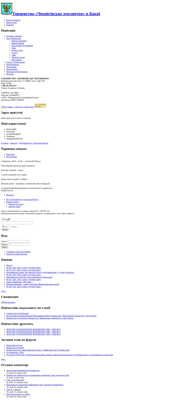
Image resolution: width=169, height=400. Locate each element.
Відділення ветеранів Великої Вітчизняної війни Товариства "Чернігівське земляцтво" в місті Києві (51, 316)
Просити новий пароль (16, 254)
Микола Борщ (18, 43)
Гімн (14, 48)
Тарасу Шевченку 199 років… (19, 282)
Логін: (4, 241)
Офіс (14, 55)
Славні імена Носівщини (17, 313)
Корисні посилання (15, 348)
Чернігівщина (12, 64)
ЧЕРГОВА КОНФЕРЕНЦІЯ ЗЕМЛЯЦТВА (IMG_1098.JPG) (33, 334)
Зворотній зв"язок (14, 345)
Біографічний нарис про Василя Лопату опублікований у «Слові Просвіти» (40, 272)
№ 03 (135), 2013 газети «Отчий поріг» (23, 279)
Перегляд (10, 154)
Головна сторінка (14, 36)
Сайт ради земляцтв (15, 380)
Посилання (11, 67)
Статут (15, 53)
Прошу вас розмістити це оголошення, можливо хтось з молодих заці (37, 375)
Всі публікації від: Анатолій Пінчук (22, 199)
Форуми (10, 74)
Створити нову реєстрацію (18, 252)
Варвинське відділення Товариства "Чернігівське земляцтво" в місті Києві (39, 318)
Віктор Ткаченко (19, 41)
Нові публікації (13, 20)
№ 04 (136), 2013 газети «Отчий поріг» (23, 275)
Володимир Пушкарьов (22, 45)
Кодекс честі (17, 50)
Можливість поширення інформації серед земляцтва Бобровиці (34, 385)
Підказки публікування (16, 72)
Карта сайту (11, 22)
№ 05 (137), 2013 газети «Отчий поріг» (23, 270)
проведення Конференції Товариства (22, 370)
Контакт (10, 25)
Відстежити (11, 157)
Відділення (17, 60)
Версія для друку (16, 204)
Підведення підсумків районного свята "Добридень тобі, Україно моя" (38, 350)
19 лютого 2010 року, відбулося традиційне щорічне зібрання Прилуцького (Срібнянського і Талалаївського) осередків (59, 355)
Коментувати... (13, 202)
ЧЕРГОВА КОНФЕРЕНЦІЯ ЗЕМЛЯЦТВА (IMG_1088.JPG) (33, 329)
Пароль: (5, 244)
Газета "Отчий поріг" (16, 62)
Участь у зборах (13, 389)
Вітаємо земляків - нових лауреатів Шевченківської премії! (32, 284)
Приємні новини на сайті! (18, 394)
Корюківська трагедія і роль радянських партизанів (29, 277)
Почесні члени (18, 57)
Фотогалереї (11, 69)
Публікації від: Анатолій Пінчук (33, 143)
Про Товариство (13, 38)
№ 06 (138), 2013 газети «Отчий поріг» (23, 268)
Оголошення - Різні (15, 352)
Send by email (14, 206)
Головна (4, 143)
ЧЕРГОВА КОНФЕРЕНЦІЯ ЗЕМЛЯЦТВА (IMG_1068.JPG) (33, 332)
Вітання (9, 195)
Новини (13, 143)
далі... (3, 291)
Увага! (9, 265)
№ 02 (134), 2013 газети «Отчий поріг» (23, 287)
